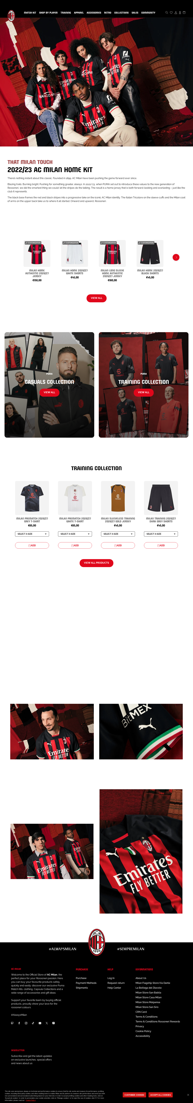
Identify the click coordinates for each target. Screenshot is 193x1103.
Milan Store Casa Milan (148, 997)
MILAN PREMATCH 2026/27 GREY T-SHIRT (32, 519)
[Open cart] (184, 12)
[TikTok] (33, 1023)
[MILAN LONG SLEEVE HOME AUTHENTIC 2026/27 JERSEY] (112, 253)
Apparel (78, 13)
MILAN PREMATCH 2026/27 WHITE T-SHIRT (75, 519)
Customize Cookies (134, 1094)
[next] (176, 257)
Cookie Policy (143, 1031)
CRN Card (141, 1011)
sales (134, 13)
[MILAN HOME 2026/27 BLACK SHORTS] (150, 253)
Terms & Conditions (147, 1016)
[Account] (175, 12)
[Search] (166, 12)
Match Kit (29, 13)
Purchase (81, 978)
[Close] (188, 1095)
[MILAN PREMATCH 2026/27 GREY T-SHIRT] (32, 498)
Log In (111, 978)
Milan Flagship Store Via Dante (153, 983)
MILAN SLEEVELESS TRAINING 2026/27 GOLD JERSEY (118, 519)
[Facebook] (19, 1023)
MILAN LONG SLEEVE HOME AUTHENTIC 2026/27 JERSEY (112, 273)
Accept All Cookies (160, 1094)
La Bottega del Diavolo (149, 987)
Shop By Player (48, 13)
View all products (96, 562)
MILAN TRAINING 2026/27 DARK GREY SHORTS (161, 519)
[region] (96, 1095)
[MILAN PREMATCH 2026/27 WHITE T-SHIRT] (75, 498)
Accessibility (143, 1036)
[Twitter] (47, 1023)
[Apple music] (53, 1023)
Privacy (140, 1026)
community (147, 13)
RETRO (107, 13)
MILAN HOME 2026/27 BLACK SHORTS (150, 271)
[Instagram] (26, 1023)
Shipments (82, 987)
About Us (141, 978)
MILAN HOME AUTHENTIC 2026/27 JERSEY (37, 273)
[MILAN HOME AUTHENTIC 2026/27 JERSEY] (37, 253)
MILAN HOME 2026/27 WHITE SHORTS (75, 271)
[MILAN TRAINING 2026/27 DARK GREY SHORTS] (161, 498)
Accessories (93, 13)
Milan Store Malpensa (148, 1002)
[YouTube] (40, 1023)
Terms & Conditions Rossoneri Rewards (158, 1021)
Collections (121, 13)
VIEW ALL (96, 298)
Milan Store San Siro (147, 1007)
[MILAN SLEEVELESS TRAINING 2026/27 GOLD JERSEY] (118, 498)
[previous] (17, 257)
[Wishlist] (171, 12)
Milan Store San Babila (148, 992)
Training (65, 13)
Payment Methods (86, 983)
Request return (116, 983)
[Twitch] (12, 1023)
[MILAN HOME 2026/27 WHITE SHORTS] (74, 253)
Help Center (114, 987)
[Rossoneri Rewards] (180, 12)
